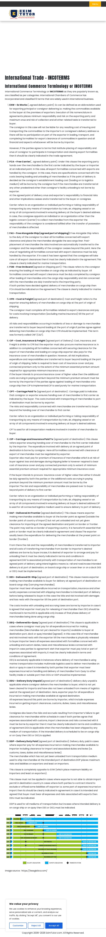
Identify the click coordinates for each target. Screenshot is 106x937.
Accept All (54, 925)
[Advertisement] (53, 54)
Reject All (36, 925)
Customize (18, 925)
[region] (36, 915)
